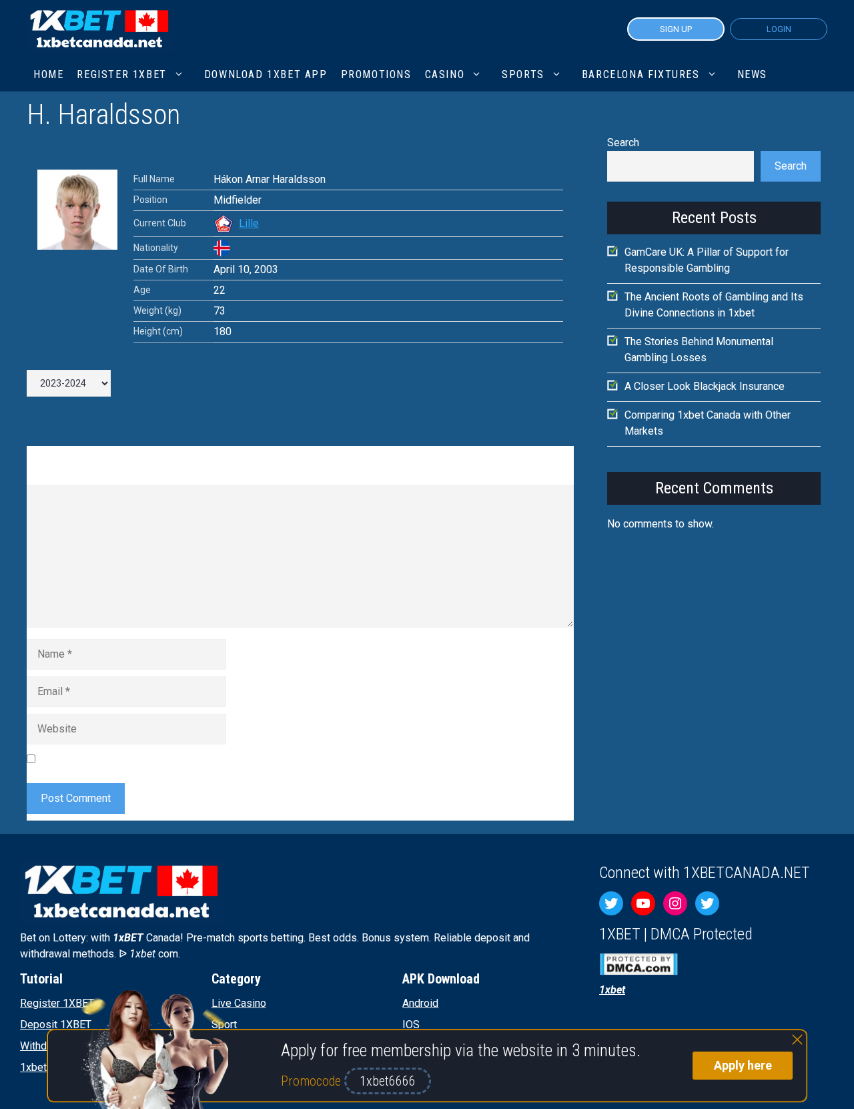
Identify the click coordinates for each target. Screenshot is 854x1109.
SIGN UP (676, 29)
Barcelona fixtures (641, 74)
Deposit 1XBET (55, 1024)
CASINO (445, 74)
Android (420, 1003)
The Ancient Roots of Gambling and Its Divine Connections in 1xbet (713, 304)
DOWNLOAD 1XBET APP (266, 74)
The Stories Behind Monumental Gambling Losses (698, 349)
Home (48, 74)
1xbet (33, 1067)
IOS (411, 1024)
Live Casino (238, 1003)
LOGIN (779, 29)
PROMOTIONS (376, 74)
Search (623, 142)
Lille (249, 223)
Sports (523, 74)
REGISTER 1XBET (121, 74)
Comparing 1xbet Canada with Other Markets (707, 423)
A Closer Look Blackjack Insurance (704, 386)
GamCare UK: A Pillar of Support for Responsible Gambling (706, 260)
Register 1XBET (57, 1003)
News (752, 74)
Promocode (312, 1081)
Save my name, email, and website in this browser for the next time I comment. (223, 758)
